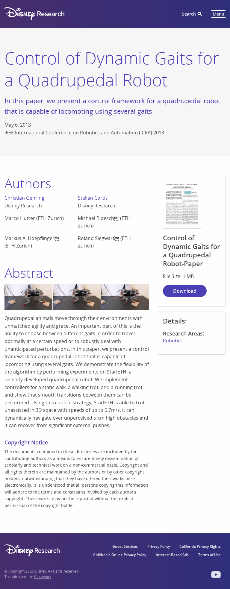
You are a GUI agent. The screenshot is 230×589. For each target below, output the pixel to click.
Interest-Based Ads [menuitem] (172, 554)
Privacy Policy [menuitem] (158, 546)
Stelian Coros (93, 198)
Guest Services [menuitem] (125, 546)
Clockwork (42, 576)
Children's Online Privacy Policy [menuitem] (119, 554)
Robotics (173, 340)
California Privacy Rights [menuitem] (200, 546)
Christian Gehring (24, 198)
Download (184, 291)
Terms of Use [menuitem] (209, 554)
